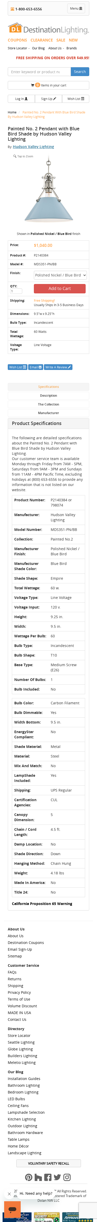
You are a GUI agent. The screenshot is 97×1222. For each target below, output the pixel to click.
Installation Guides (24, 1078)
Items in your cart (51, 85)
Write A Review (57, 367)
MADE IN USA (19, 1012)
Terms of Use (19, 999)
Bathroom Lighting (24, 1085)
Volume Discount (22, 1005)
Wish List (74, 99)
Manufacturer (48, 413)
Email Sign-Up (20, 949)
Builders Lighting (22, 1055)
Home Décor (18, 1146)
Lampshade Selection (26, 1112)
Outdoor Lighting (22, 1125)
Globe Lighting (20, 1049)
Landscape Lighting (24, 1152)
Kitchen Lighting (22, 1119)
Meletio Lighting (22, 1062)
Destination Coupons (26, 942)
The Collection (48, 404)
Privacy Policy (19, 992)
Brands (71, 48)
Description (48, 395)
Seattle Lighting (21, 1042)
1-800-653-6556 (28, 8)
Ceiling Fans (18, 1105)
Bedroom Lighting (23, 1092)
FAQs (12, 972)
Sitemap (15, 956)
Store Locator (17, 48)
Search (80, 71)
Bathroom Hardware (25, 1132)
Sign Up (47, 99)
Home (12, 112)
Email (34, 367)
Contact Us (17, 1019)
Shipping (15, 985)
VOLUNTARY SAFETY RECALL (48, 1163)
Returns (14, 978)
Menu (77, 9)
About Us (55, 48)
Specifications (48, 386)
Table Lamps (18, 1139)
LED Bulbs (16, 1098)
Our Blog (38, 48)
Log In (20, 99)
